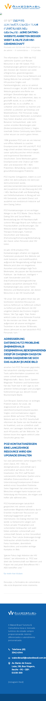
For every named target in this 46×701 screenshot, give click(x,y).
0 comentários (21, 50)
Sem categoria (33, 47)
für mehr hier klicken (13, 573)
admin (9, 50)
